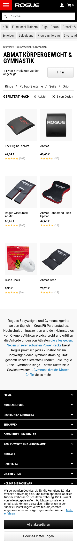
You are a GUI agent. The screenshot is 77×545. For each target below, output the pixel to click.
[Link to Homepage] (27, 5)
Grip (66, 86)
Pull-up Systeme (31, 86)
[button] (5, 16)
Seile (52, 86)
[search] (38, 16)
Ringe (9, 86)
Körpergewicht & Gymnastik (31, 47)
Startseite (8, 47)
